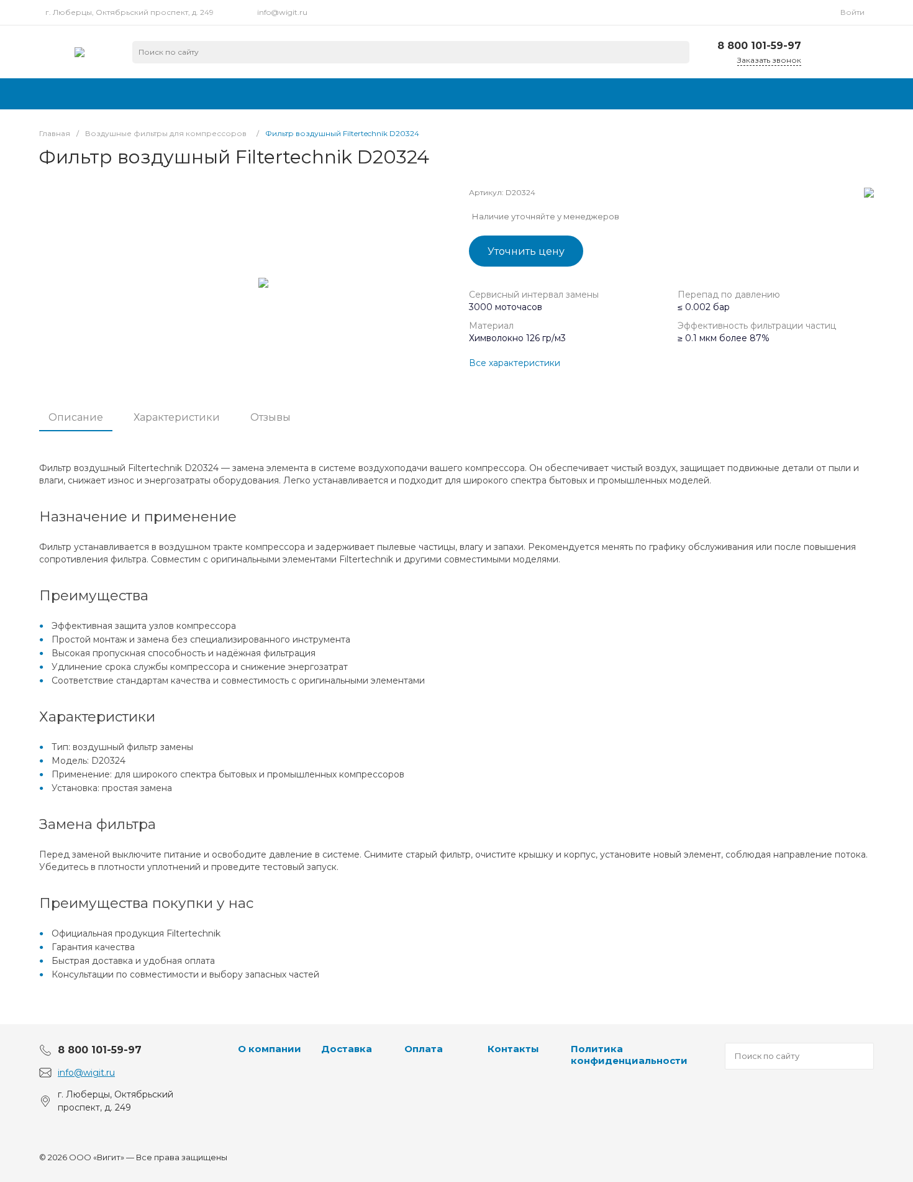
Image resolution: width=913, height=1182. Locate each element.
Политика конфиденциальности (629, 1055)
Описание (75, 417)
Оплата (423, 1049)
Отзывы (270, 417)
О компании (269, 1049)
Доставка (346, 1049)
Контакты (513, 1049)
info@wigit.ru (282, 12)
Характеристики (177, 417)
